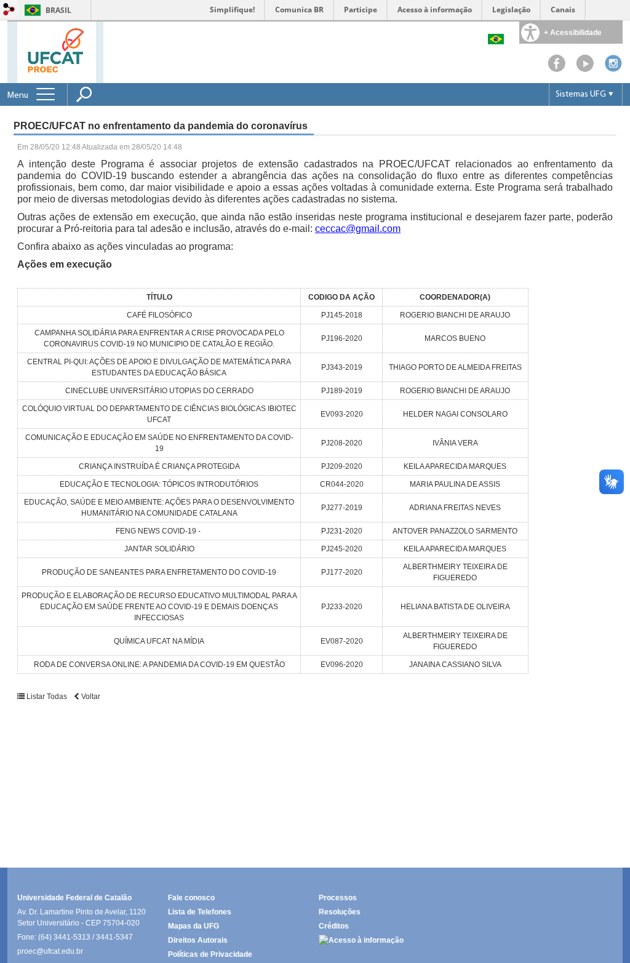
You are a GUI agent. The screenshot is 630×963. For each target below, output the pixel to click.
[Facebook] (557, 69)
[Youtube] (585, 69)
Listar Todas (47, 696)
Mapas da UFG (193, 926)
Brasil (58, 10)
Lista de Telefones (199, 912)
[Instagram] (613, 69)
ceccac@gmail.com (358, 228)
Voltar (89, 696)
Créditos (334, 926)
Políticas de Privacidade (210, 954)
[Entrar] (9, 10)
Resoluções (340, 912)
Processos (338, 897)
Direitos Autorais (198, 940)
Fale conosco (191, 897)
